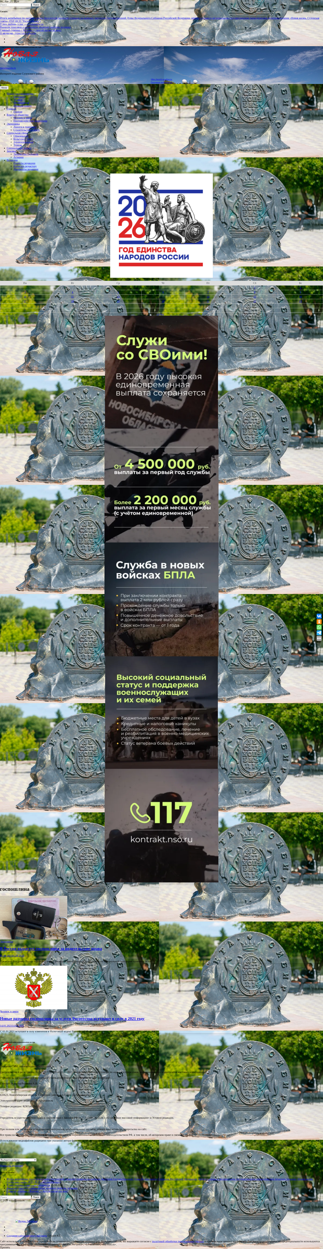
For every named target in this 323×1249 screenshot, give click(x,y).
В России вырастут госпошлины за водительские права (51, 948)
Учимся (17, 99)
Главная (11, 108)
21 (208, 301)
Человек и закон (22, 117)
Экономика (13, 123)
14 (208, 296)
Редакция (12, 160)
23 (300, 301)
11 (72, 296)
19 (118, 301)
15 (254, 296)
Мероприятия (21, 102)
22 (254, 301)
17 (25, 301)
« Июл (160, 314)
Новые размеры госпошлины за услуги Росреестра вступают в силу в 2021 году (72, 1018)
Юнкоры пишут (22, 105)
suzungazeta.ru (8, 68)
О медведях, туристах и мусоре (18, 33)
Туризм (17, 145)
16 (300, 296)
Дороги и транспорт (25, 126)
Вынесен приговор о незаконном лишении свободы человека (35, 27)
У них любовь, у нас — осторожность (21, 24)
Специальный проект (19, 148)
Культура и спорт (23, 139)
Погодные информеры (161, 82)
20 (163, 301)
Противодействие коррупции (30, 120)
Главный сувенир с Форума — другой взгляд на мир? (31, 30)
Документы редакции (25, 169)
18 (72, 301)
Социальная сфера (17, 133)
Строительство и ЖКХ (26, 129)
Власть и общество (17, 114)
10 (25, 296)
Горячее (17, 111)
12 (118, 296)
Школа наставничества (20, 93)
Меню (4, 87)
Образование (20, 136)
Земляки (11, 151)
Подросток (19, 96)
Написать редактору (25, 166)
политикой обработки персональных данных (178, 1241)
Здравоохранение (23, 142)
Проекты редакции (24, 163)
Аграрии (18, 157)
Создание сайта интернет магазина (27, 1235)
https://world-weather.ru (161, 79)
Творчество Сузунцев (25, 154)
